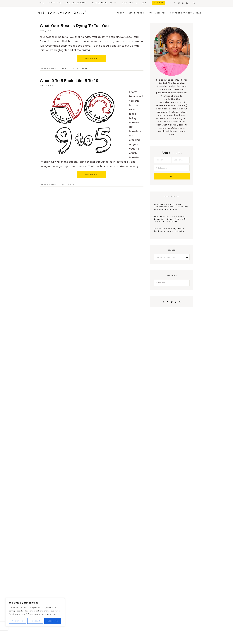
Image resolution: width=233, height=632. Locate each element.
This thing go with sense (74, 68)
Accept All (53, 621)
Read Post (92, 59)
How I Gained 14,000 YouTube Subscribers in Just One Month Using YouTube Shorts (170, 219)
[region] (35, 612)
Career (65, 184)
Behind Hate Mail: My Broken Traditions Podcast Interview (169, 230)
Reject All (35, 621)
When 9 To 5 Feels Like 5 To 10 (69, 80)
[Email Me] (180, 301)
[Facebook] (163, 301)
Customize (17, 621)
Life (72, 184)
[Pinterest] (167, 301)
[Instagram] (172, 301)
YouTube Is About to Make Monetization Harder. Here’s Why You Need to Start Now (171, 206)
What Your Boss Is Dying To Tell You (74, 25)
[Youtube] (176, 301)
